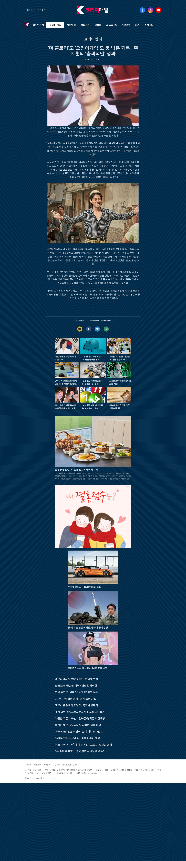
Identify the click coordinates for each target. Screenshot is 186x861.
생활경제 (84, 24)
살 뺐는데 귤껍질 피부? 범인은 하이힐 (76, 685)
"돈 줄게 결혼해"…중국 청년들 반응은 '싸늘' (79, 750)
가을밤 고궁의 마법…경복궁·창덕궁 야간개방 (80, 717)
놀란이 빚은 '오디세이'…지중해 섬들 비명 (78, 724)
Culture (125, 24)
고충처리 (56, 764)
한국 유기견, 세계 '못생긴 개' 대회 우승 (76, 691)
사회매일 (70, 24)
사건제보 (29, 10)
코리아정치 (39, 24)
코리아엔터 (55, 24)
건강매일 (148, 24)
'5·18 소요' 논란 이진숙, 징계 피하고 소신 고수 (80, 731)
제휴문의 (41, 10)
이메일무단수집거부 (70, 764)
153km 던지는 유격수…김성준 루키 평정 (77, 737)
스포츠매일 (111, 24)
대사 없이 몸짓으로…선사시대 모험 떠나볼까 (80, 711)
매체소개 (28, 764)
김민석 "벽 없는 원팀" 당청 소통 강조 (75, 698)
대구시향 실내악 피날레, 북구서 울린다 (76, 704)
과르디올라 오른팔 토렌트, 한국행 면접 (76, 678)
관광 (136, 24)
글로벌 (97, 24)
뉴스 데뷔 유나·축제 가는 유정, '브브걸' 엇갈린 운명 (83, 744)
